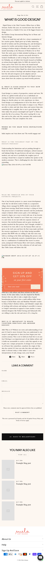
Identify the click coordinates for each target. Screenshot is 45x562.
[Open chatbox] (40, 558)
